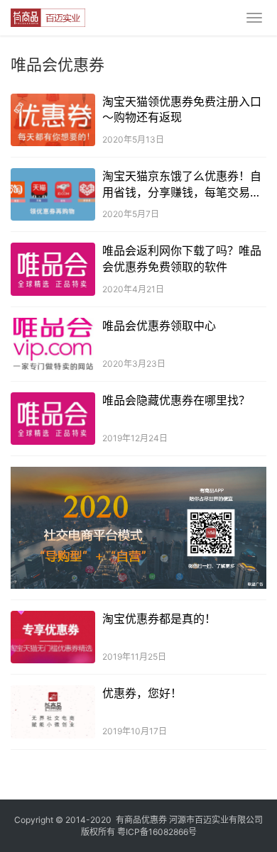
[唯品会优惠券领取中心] (53, 344)
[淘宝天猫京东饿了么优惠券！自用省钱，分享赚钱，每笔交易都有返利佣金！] (53, 194)
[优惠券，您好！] (53, 711)
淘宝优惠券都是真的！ (159, 619)
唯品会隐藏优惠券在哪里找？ (176, 400)
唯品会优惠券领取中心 (159, 326)
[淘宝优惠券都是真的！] (53, 637)
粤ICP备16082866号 (157, 831)
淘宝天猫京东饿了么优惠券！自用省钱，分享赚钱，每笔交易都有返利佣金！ (181, 184)
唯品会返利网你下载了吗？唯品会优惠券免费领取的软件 (181, 258)
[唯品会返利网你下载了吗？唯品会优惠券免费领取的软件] (53, 269)
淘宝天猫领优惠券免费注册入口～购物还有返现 (181, 109)
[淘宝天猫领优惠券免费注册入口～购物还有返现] (53, 120)
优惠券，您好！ (142, 693)
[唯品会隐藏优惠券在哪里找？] (53, 418)
